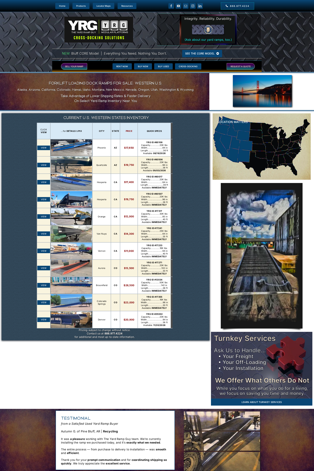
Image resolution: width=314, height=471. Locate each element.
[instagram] (193, 6)
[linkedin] (200, 6)
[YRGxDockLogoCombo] (98, 17)
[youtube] (178, 6)
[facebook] (171, 6)
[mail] (185, 6)
